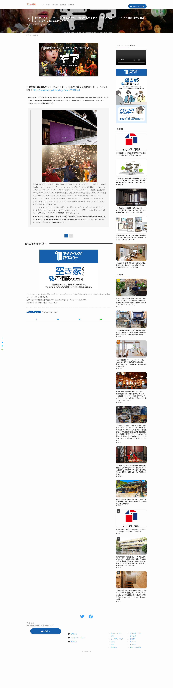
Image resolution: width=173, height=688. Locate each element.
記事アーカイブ (116, 633)
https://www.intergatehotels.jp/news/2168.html (56, 90)
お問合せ (73, 634)
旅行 (51, 312)
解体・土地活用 (135, 647)
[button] (36, 319)
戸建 (112, 644)
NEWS (30, 25)
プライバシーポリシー (78, 638)
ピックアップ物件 (117, 639)
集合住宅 (114, 647)
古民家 (46, 312)
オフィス (133, 641)
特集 (112, 636)
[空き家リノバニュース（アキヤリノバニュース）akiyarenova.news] (31, 4)
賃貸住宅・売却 (135, 633)
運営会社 (73, 641)
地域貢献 (133, 644)
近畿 (56, 312)
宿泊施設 (37, 25)
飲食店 (132, 639)
